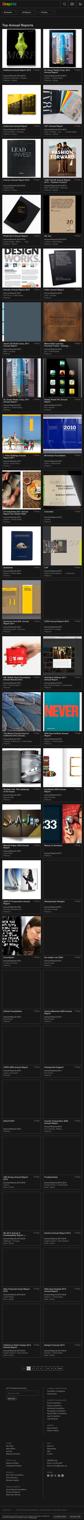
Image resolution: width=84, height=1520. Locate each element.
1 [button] (28, 1368)
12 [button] (55, 1368)
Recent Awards (52, 1428)
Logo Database (52, 1419)
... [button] (44, 1368)
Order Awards (52, 1394)
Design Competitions (54, 1405)
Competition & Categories (56, 1391)
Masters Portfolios (12, 1463)
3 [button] (36, 1368)
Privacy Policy (21, 1510)
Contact (49, 1454)
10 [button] (48, 1368)
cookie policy (33, 1517)
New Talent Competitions (14, 1475)
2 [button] (32, 1368)
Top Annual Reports (13, 1492)
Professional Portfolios (14, 1466)
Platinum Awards (53, 1430)
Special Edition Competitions (57, 1413)
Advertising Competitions (55, 1408)
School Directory (12, 1477)
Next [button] (60, 1368)
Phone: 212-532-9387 (54, 1463)
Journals (9, 1451)
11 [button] (51, 1368)
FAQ (48, 1451)
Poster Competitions (54, 1403)
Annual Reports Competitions (16, 1489)
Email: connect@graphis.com (57, 1466)
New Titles (9, 1446)
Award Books (10, 1448)
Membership (51, 1448)
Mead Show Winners (13, 1495)
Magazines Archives (13, 1454)
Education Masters (12, 1480)
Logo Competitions (53, 1416)
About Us (50, 1446)
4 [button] (40, 1368)
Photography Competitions (56, 1411)
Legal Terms (6, 1510)
